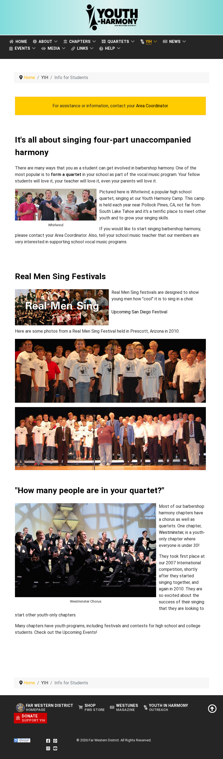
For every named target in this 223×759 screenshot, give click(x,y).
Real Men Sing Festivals (60, 276)
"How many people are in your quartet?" (89, 490)
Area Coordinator (152, 105)
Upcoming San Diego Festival (139, 311)
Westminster (171, 532)
